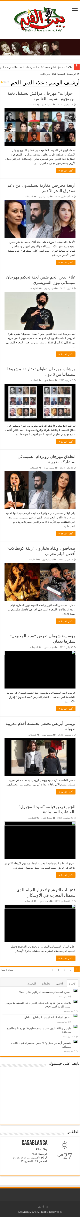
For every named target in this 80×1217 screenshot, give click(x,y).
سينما (49, 104)
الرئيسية (72, 73)
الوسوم (31, 983)
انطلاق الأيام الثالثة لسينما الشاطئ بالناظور (47, 1017)
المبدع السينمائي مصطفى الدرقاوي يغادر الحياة (45, 992)
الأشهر (59, 983)
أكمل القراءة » (65, 170)
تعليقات (46, 983)
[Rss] (46, 1206)
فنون (44, 104)
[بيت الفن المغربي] (40, 19)
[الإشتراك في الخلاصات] (1, 82)
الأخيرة (72, 983)
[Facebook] (43, 1206)
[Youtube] (39, 1206)
